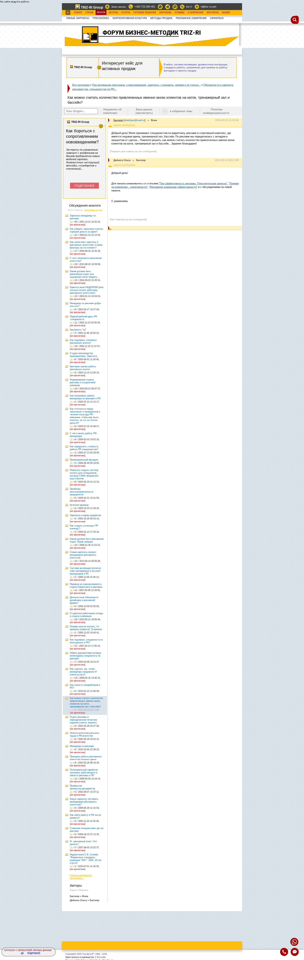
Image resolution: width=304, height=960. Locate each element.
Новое (78, 12)
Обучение (165, 12)
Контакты (212, 12)
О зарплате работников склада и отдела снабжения (86, 614)
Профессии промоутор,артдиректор (82, 787)
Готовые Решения (144, 12)
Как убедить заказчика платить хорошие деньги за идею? (86, 230)
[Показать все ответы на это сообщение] (133, 151)
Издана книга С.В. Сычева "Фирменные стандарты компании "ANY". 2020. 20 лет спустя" (86, 858)
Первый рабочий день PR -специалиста (83, 318)
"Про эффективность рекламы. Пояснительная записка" (193, 183)
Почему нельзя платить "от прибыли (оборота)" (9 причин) (86, 628)
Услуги (125, 12)
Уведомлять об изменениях (112, 111)
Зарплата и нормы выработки (85, 515)
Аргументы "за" (78, 329)
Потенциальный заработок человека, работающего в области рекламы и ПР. (84, 772)
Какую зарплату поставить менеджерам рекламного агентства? (84, 802)
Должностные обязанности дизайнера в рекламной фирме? (84, 600)
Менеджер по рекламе (82, 746)
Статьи (89, 12)
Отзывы (179, 12)
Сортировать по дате (93, 210)
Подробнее (33, 953)
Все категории (80, 84)
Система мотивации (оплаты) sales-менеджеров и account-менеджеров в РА (85, 571)
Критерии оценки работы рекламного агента (83, 368)
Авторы (113, 12)
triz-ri (189, 6)
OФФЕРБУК (217, 18)
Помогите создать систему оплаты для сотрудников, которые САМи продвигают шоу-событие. (84, 474)
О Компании (195, 12)
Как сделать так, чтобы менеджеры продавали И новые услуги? (83, 672)
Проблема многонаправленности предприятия (81, 492)
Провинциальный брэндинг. (84, 459)
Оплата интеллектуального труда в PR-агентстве (84, 734)
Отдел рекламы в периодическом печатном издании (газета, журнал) (83, 720)
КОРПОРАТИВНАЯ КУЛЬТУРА (130, 18)
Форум (101, 12)
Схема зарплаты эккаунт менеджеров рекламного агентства (83, 555)
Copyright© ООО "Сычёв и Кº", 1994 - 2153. (86, 954)
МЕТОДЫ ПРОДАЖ (161, 18)
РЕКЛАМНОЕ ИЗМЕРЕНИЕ (191, 18)
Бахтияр (118, 120)
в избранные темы (181, 111)
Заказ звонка (118, 6)
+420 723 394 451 (145, 6)
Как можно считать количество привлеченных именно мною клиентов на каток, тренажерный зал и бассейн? (86, 702)
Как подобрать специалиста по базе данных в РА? (86, 641)
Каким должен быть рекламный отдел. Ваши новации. (86, 540)
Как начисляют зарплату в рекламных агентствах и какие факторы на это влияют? (86, 245)
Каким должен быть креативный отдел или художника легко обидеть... (84, 274)
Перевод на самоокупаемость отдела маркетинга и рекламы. (86, 585)
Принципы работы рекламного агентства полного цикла (86, 758)
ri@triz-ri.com (208, 6)
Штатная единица (79, 505)
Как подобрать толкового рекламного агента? (83, 341)
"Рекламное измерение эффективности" (173, 186)
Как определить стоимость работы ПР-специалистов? (84, 448)
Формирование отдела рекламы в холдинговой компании (82, 382)
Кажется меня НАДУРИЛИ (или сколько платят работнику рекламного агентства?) (86, 290)
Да (22, 953)
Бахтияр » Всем (79, 896)
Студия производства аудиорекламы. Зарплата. (84, 354)
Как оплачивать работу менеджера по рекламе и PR (85, 397)
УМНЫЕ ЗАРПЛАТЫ (77, 18)
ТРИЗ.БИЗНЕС (100, 18)
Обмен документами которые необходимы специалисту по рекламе (85, 656)
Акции (226, 12)
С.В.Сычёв (100, 957)
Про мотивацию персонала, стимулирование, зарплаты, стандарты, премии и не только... (146, 84)
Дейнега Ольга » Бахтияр (84, 900)
